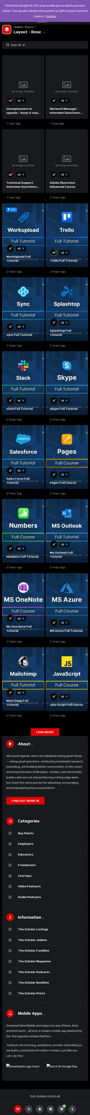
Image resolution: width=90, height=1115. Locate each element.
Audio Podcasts (29, 897)
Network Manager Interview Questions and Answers (65, 112)
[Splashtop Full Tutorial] (67, 309)
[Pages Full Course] (67, 457)
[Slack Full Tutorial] (23, 383)
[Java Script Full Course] (67, 679)
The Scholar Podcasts (34, 972)
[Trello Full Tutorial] (67, 235)
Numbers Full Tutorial (22, 556)
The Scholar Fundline (33, 950)
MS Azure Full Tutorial (66, 630)
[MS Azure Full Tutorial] (67, 605)
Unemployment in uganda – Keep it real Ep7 (22, 112)
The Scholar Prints (31, 993)
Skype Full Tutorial (64, 408)
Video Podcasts (29, 886)
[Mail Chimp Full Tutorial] (23, 679)
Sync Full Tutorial (19, 334)
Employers (25, 843)
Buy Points (26, 833)
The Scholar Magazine (34, 961)
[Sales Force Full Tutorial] (23, 457)
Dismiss (51, 16)
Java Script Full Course (66, 704)
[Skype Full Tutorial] (67, 383)
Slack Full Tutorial (19, 408)
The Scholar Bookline (33, 982)
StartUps (25, 875)
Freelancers (27, 865)
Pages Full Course (63, 482)
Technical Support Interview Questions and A (21, 186)
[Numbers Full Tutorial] (23, 531)
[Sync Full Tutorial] (23, 309)
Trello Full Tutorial (63, 260)
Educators (25, 854)
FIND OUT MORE (24, 800)
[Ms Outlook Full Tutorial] (67, 531)
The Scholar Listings (33, 929)
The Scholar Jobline (32, 940)
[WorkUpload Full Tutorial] (23, 235)
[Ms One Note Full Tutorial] (23, 605)
